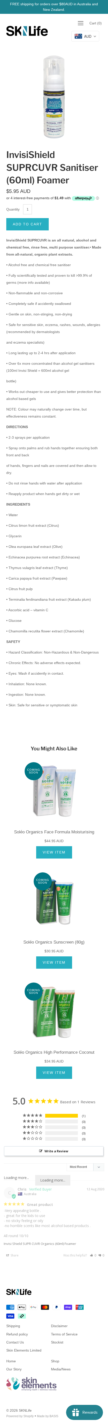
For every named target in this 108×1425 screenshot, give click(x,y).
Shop (55, 1361)
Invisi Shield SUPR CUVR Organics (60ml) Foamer (40, 1243)
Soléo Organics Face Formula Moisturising (54, 832)
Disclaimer (59, 1326)
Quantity (13, 209)
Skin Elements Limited (23, 1350)
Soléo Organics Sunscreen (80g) (54, 942)
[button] (93, 1255)
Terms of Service (64, 1334)
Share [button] (14, 1255)
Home (11, 1361)
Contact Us (15, 1342)
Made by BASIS (47, 1416)
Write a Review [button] (56, 1151)
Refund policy (17, 1334)
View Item (54, 852)
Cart (95, 23)
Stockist (57, 1342)
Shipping (13, 1326)
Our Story (14, 1369)
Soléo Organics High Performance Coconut (54, 1052)
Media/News (61, 1369)
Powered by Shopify (20, 1416)
